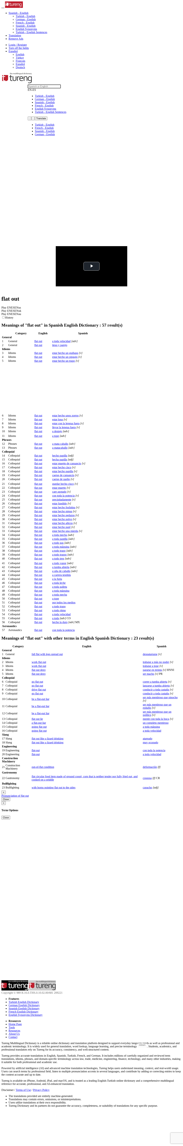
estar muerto (59, 487)
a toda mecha (59, 534)
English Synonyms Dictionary (26, 1014)
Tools (12, 1027)
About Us (14, 1033)
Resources (14, 1030)
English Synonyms (26, 29)
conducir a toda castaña (156, 689)
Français (20, 60)
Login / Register (18, 44)
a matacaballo (60, 447)
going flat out (39, 726)
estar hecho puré (61, 527)
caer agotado (59, 491)
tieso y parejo (59, 345)
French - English (25, 22)
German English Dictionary (24, 1005)
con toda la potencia (63, 495)
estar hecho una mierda (65, 531)
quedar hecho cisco (63, 483)
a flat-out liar (39, 722)
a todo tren (58, 558)
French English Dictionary (23, 1011)
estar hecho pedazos (63, 515)
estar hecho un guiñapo (65, 352)
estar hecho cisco (61, 467)
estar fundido (59, 503)
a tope (55, 435)
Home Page (15, 1024)
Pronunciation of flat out (15, 795)
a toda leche (59, 582)
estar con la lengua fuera (66, 423)
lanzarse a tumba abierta (156, 685)
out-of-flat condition (43, 766)
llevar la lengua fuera (64, 427)
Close (6, 799)
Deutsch (20, 67)
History (9, 317)
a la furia (57, 578)
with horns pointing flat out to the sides (53, 787)
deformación (150, 766)
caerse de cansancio (63, 475)
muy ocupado (150, 742)
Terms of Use (23, 1089)
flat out (38, 341)
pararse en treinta (152, 669)
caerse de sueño (61, 479)
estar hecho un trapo (63, 360)
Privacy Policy (41, 1089)
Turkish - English (25, 16)
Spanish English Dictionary (24, 1008)
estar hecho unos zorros (65, 415)
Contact (13, 1037)
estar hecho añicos (62, 523)
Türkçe (20, 57)
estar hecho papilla (62, 471)
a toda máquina (60, 546)
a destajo (57, 431)
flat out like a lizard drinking (47, 738)
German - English (26, 19)
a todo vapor (59, 563)
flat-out (36, 750)
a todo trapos (59, 554)
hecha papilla (59, 459)
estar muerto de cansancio (66, 463)
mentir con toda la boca (156, 718)
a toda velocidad (61, 341)
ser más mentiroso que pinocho (160, 697)
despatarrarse (150, 654)
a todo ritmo (59, 610)
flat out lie (37, 718)
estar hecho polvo (62, 519)
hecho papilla (59, 455)
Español (20, 64)
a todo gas (58, 542)
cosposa (147, 778)
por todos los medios (63, 602)
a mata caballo (60, 443)
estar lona (57, 419)
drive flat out (39, 689)
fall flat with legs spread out (47, 654)
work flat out (39, 662)
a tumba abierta (60, 567)
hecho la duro (60, 622)
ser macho (148, 673)
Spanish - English (26, 25)
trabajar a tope (151, 665)
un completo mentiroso (156, 722)
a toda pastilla (60, 538)
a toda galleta (59, 586)
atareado (147, 738)
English (20, 54)
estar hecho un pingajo (65, 356)
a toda (55, 618)
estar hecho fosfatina (63, 507)
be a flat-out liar (40, 699)
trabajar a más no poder (156, 662)
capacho (147, 787)
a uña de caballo (61, 571)
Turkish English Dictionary (24, 1002)
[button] (18, 12)
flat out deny (39, 669)
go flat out (37, 681)
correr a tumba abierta (155, 681)
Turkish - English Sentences (31, 32)
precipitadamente (61, 499)
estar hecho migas (62, 511)
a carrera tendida (61, 574)
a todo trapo (59, 550)
